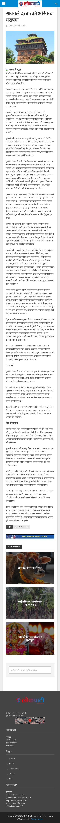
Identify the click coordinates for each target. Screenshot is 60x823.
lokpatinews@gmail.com (20, 797)
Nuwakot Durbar (22, 526)
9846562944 (21, 794)
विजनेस (11, 763)
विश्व (10, 778)
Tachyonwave (37, 819)
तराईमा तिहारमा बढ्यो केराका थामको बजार (30, 603)
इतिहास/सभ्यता (14, 768)
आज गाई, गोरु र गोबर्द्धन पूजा (30, 567)
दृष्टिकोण (12, 773)
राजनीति (12, 758)
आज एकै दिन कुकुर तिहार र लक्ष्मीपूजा (30, 638)
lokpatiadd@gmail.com (16, 800)
